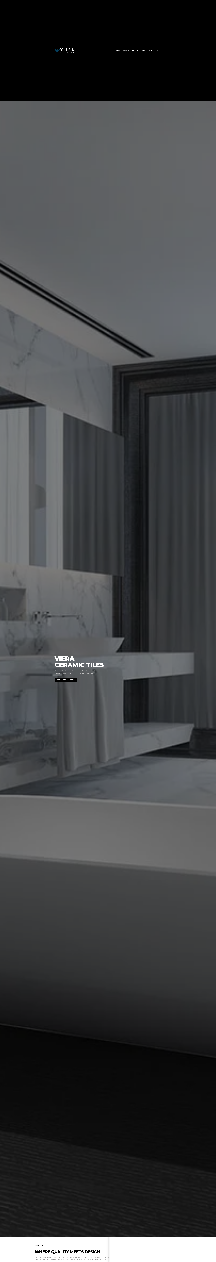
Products (135, 50)
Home (118, 50)
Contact (157, 50)
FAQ (150, 50)
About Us (126, 50)
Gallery (143, 50)
